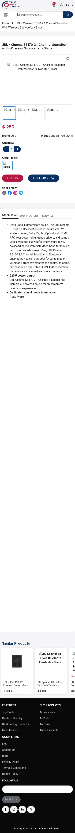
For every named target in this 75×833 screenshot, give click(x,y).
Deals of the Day (12, 718)
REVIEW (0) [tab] (47, 215)
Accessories (47, 712)
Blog (5, 756)
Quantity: (8, 142)
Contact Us (8, 750)
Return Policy (10, 773)
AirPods (45, 718)
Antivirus (45, 724)
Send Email (11, 799)
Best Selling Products (15, 724)
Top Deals (8, 712)
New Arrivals (10, 730)
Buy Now (12, 178)
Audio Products (49, 730)
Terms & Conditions (14, 767)
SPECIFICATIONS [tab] (29, 215)
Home (5, 23)
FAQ (4, 744)
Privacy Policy (11, 762)
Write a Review (56, 622)
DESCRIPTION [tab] (10, 215)
